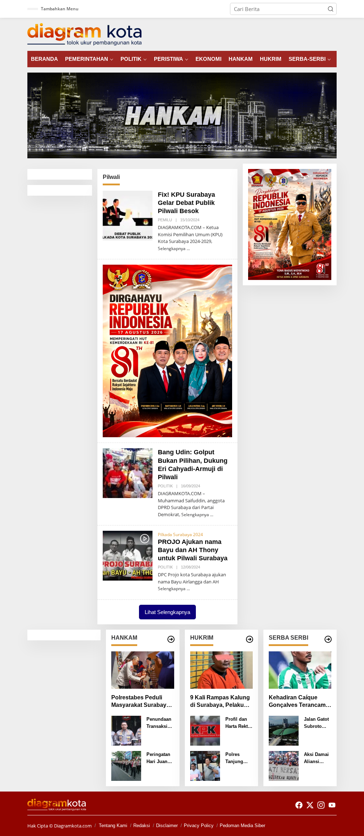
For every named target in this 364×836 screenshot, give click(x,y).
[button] (331, 9)
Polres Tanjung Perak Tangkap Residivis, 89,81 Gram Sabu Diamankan (237, 758)
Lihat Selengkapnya (167, 612)
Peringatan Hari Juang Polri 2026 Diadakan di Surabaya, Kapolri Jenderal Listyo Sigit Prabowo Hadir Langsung (159, 758)
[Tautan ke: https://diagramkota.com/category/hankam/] (171, 639)
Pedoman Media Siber (242, 825)
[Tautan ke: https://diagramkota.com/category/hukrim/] (249, 639)
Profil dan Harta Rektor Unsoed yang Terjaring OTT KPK (238, 723)
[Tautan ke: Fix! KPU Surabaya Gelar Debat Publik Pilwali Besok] (127, 214)
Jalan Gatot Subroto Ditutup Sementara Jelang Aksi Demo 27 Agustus (317, 723)
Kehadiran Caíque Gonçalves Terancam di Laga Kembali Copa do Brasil (298, 701)
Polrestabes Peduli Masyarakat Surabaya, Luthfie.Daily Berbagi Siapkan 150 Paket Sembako (141, 701)
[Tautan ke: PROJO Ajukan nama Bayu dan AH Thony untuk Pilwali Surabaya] (127, 555)
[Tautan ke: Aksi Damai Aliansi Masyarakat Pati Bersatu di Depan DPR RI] (284, 765)
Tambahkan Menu (60, 9)
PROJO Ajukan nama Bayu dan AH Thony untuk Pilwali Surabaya (193, 550)
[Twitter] (310, 805)
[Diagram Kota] (84, 33)
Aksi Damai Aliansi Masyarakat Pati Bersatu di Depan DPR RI (317, 758)
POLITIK (165, 486)
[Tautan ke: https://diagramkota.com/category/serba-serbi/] (328, 639)
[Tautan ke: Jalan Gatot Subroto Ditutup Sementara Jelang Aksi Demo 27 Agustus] (284, 730)
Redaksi (141, 825)
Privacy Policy (199, 825)
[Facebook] (299, 805)
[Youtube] (332, 805)
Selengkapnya (172, 248)
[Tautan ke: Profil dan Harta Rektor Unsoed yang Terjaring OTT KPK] (205, 730)
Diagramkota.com (72, 825)
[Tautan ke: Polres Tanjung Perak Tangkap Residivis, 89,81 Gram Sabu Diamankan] (205, 765)
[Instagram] (321, 805)
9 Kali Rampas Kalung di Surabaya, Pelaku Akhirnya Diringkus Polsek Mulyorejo (220, 701)
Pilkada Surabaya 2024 (180, 534)
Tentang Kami (113, 825)
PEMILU (165, 220)
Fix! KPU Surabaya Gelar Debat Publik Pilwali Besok (186, 203)
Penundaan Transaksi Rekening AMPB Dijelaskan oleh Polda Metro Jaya (158, 723)
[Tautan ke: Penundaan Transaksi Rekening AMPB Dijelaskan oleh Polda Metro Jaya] (126, 730)
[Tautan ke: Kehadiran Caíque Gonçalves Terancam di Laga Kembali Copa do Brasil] (300, 670)
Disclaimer (167, 825)
